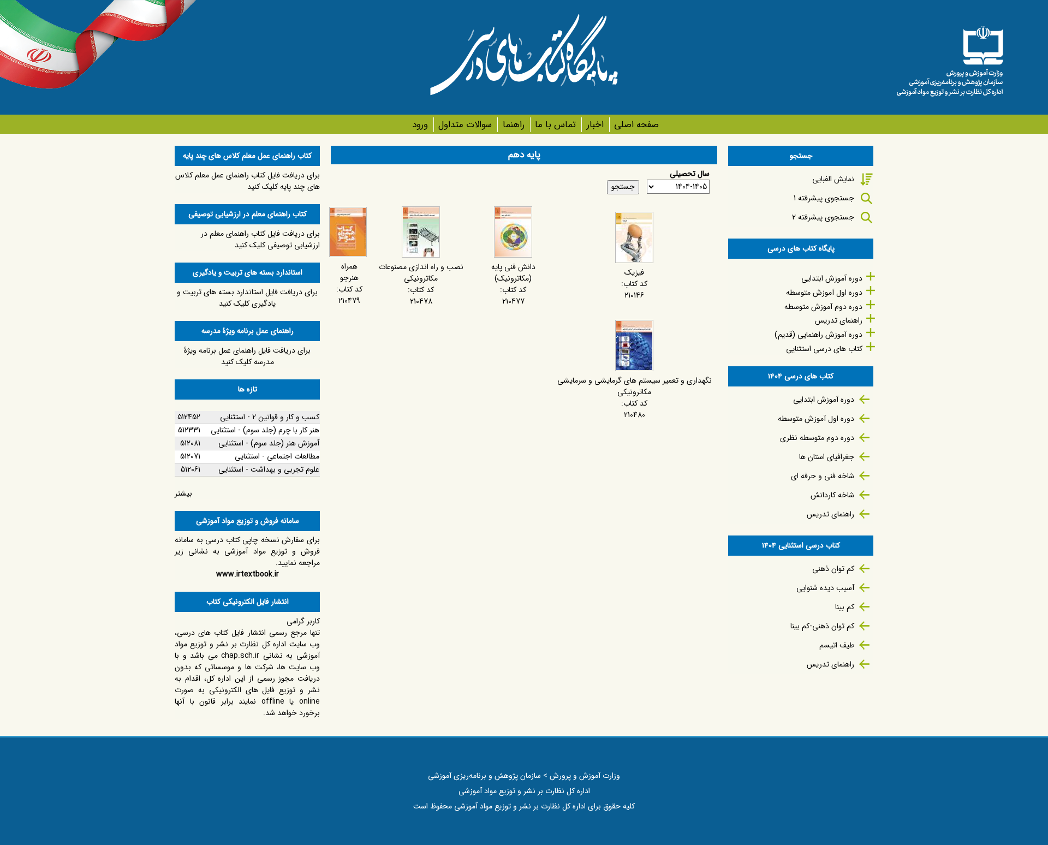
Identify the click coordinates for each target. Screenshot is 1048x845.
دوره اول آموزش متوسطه (824, 293)
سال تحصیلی (690, 174)
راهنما (513, 124)
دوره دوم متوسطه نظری (817, 438)
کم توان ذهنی (833, 569)
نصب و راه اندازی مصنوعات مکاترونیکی (421, 272)
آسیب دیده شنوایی (825, 588)
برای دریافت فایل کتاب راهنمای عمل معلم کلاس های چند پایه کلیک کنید (247, 181)
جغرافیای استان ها (826, 457)
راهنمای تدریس (838, 320)
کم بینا (844, 607)
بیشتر (183, 493)
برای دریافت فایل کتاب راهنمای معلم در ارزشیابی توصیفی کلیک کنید (260, 239)
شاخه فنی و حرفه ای (822, 476)
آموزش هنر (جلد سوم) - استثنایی (268, 443)
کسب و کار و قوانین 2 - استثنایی (269, 417)
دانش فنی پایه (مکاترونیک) (513, 272)
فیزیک (634, 272)
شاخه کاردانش (832, 495)
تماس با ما (555, 124)
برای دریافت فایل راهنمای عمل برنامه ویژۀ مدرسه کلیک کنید (247, 356)
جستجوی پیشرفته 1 (824, 198)
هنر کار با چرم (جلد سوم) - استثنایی (265, 430)
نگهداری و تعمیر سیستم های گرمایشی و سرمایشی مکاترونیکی (634, 386)
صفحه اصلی (636, 124)
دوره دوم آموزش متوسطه (823, 307)
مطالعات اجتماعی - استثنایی (277, 456)
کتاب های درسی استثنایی (824, 349)
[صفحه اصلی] (949, 57)
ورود (420, 124)
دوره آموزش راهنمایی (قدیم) (818, 335)
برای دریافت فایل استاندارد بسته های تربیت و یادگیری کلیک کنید (247, 298)
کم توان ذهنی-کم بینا (822, 626)
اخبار (595, 124)
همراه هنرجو (349, 272)
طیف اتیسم (836, 645)
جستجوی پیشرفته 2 (823, 217)
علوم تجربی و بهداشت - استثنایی (268, 469)
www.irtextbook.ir (247, 574)
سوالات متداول (465, 124)
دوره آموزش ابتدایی (831, 278)
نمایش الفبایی (833, 179)
